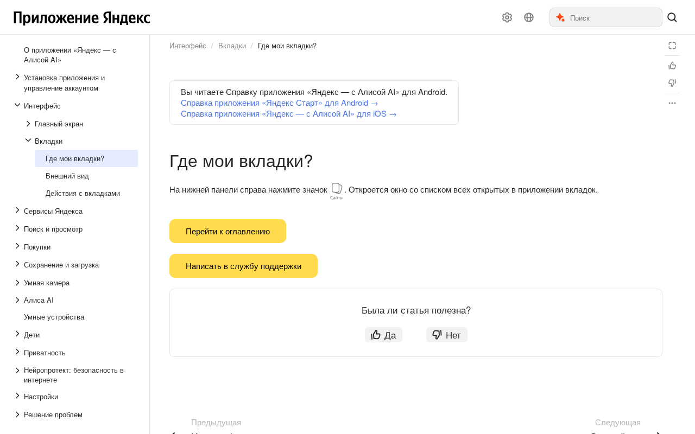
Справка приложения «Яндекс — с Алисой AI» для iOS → (289, 113)
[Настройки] (507, 17)
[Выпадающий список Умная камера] (18, 282)
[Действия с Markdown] (672, 103)
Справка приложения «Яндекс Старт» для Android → (279, 102)
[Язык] (529, 17)
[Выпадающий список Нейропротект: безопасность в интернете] (18, 375)
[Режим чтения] (672, 45)
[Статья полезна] (672, 65)
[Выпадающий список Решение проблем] (18, 414)
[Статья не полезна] (672, 83)
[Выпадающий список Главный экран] (29, 123)
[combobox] (615, 17)
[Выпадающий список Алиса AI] (18, 300)
